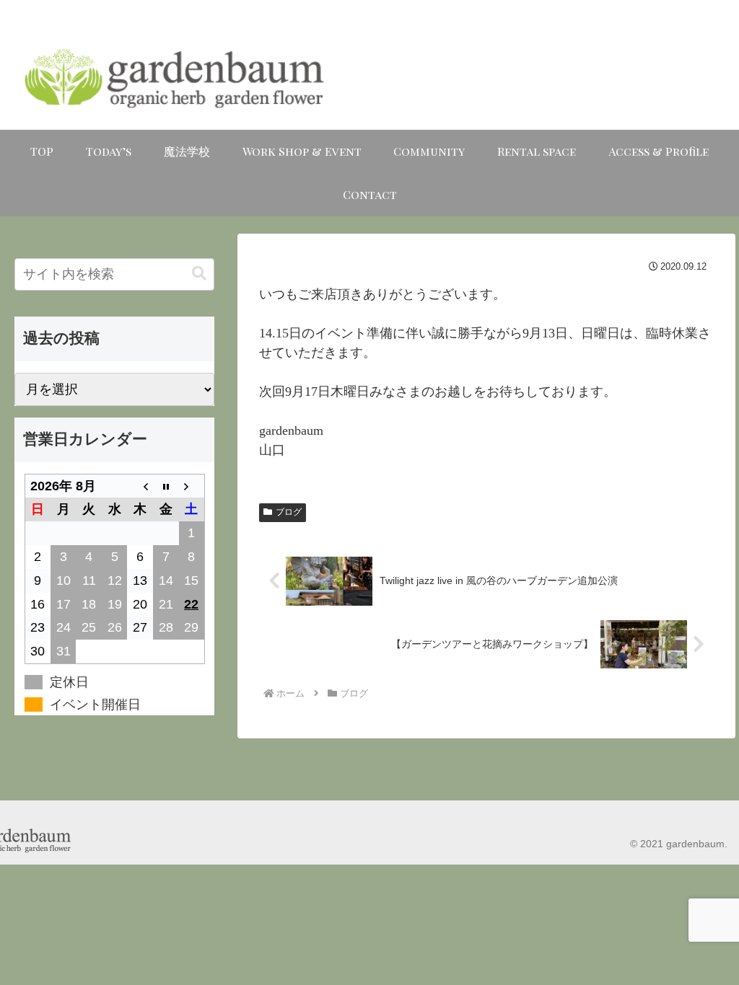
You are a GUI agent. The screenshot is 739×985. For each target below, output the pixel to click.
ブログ (289, 512)
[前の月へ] (140, 486)
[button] (199, 273)
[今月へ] (166, 486)
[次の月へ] (192, 486)
